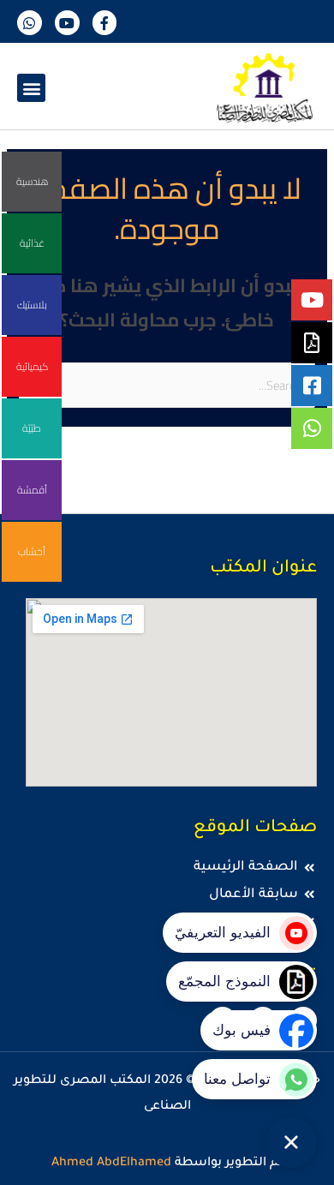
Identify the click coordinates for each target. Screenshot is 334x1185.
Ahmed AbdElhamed (111, 1163)
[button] (31, 88)
